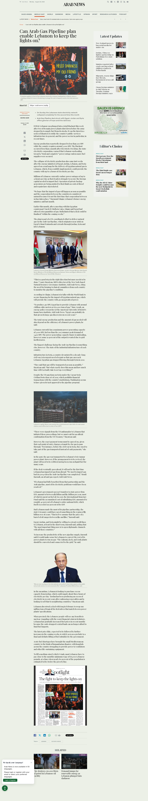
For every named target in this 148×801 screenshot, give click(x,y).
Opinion (87, 14)
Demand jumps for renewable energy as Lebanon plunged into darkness (71, 775)
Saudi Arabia (26, 14)
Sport (94, 14)
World (50, 14)
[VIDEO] (46, 761)
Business (59, 14)
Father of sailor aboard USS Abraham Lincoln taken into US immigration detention (62, 19)
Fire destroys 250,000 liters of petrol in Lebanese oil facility (46, 773)
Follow (25, 159)
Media (68, 14)
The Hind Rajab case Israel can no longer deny (104, 172)
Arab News (25, 2)
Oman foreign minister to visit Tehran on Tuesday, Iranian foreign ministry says (105, 90)
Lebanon (43, 741)
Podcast (123, 14)
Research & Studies (108, 14)
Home (21, 24)
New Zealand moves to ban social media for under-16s (104, 45)
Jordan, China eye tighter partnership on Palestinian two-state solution (105, 56)
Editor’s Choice (56, 741)
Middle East (39, 14)
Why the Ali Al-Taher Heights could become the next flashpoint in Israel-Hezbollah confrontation (105, 186)
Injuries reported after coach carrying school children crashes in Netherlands (105, 67)
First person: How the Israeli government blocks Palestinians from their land (104, 159)
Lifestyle (77, 14)
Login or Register (10, 780)
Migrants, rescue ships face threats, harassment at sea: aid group (105, 79)
